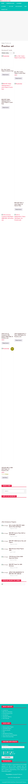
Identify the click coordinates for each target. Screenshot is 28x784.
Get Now (5, 477)
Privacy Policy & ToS (7, 713)
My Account (19, 6)
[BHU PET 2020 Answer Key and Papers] (5, 541)
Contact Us (5, 710)
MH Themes (23, 782)
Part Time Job (6, 718)
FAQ (4, 731)
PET (13, 752)
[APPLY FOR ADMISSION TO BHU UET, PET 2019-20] (5, 572)
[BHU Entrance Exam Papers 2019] (5, 549)
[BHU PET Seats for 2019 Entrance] (5, 564)
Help (25, 6)
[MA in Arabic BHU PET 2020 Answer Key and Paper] (5, 525)
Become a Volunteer (7, 711)
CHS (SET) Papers (7, 728)
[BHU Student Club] (5, 1)
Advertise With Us (7, 716)
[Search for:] (14, 491)
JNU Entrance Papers (8, 733)
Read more (5, 74)
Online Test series (7, 736)
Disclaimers (5, 715)
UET (9, 752)
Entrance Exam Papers (8, 727)
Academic (19, 3)
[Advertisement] (14, 26)
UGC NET (13, 753)
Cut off (11, 6)
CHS (5, 752)
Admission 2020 (10, 3)
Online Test (4, 9)
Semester (6, 753)
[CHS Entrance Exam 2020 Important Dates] (5, 557)
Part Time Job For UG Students (10, 735)
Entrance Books (6, 730)
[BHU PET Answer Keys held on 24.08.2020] (5, 533)
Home (2, 3)
